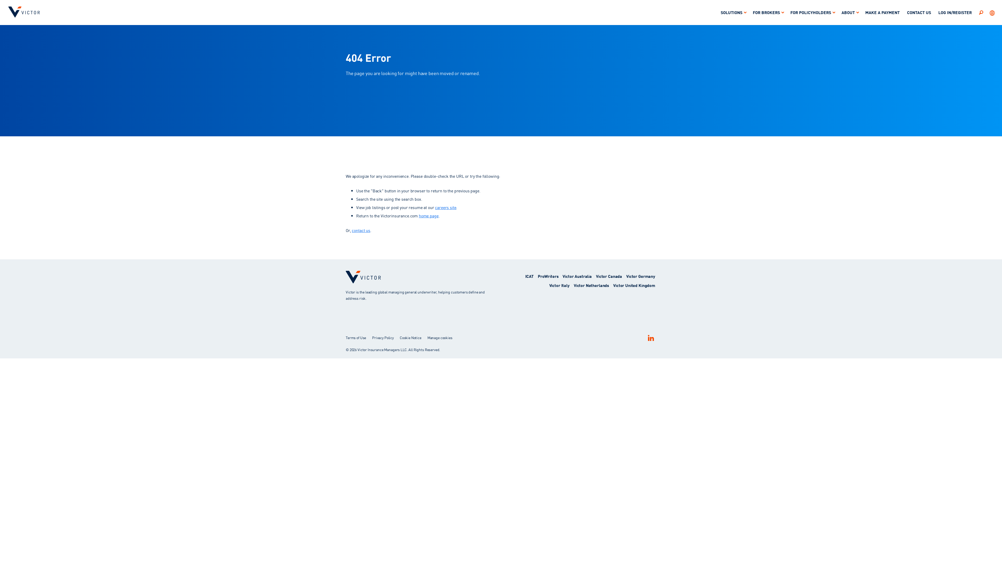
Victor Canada (609, 276)
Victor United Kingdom (634, 285)
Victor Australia (577, 276)
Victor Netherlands (591, 285)
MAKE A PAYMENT (882, 12)
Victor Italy (559, 285)
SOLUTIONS (731, 12)
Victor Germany (640, 276)
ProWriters (548, 276)
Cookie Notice (410, 337)
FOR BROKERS (766, 12)
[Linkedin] (650, 338)
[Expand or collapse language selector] (992, 12)
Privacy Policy (383, 337)
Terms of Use (356, 337)
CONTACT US (919, 12)
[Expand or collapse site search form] (981, 12)
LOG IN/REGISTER (955, 12)
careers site (445, 207)
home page (429, 215)
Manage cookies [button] (439, 337)
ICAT (529, 276)
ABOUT (848, 12)
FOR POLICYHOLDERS (810, 12)
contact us (361, 230)
